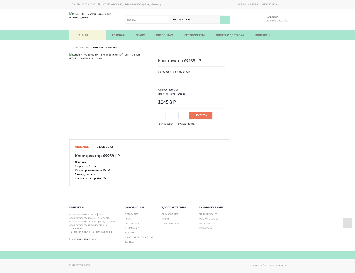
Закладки (204, 223)
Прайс (128, 218)
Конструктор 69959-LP (105, 47)
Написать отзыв (181, 71)
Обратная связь (170, 223)
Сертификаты (132, 223)
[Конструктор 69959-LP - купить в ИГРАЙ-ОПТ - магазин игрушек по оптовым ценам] (108, 56)
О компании (132, 228)
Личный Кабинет (208, 214)
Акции (165, 218)
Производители (171, 214)
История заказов (208, 218)
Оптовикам (131, 214)
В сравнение (186, 124)
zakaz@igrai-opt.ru (87, 239)
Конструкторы (81, 47)
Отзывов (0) (105, 146)
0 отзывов (164, 71)
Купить (201, 115)
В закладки (166, 124)
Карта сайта (205, 228)
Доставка (130, 232)
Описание (82, 146)
